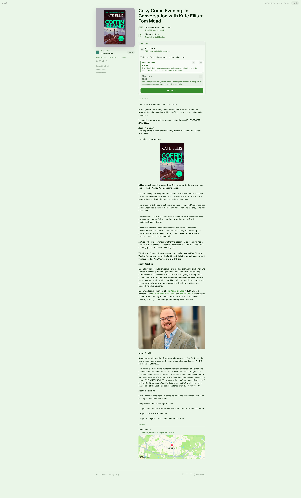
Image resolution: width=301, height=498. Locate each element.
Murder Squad (186, 294)
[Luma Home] (4, 3)
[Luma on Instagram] (183, 474)
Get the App (199, 474)
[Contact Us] (191, 474)
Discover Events (283, 3)
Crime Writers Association (164, 294)
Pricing (111, 474)
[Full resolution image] (172, 162)
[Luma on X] (187, 474)
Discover (103, 474)
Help (117, 474)
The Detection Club (175, 291)
